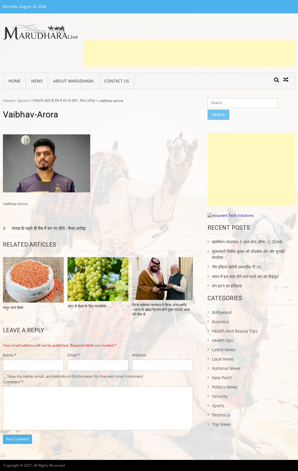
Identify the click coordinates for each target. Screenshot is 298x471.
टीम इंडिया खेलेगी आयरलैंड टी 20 (236, 267)
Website (139, 355)
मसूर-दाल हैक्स (13, 307)
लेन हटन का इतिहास (227, 286)
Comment (13, 381)
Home (14, 81)
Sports (23, 100)
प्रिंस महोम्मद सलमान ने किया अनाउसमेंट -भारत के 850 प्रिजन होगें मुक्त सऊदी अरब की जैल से (161, 309)
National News (226, 368)
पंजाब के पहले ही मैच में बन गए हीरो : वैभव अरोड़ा (64, 100)
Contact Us (116, 81)
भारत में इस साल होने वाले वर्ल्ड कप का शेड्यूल (245, 276)
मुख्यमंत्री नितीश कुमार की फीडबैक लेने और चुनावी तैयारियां (248, 254)
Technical (221, 415)
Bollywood (222, 312)
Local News (223, 359)
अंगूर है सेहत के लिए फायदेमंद (87, 306)
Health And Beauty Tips (235, 331)
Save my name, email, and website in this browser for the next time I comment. (76, 376)
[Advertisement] (189, 53)
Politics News (224, 387)
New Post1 (222, 377)
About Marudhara (73, 81)
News (37, 81)
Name (9, 355)
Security (220, 396)
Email (74, 355)
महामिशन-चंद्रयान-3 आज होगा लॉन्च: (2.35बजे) (247, 242)
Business (220, 321)
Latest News (223, 349)
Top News (221, 424)
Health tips (222, 340)
